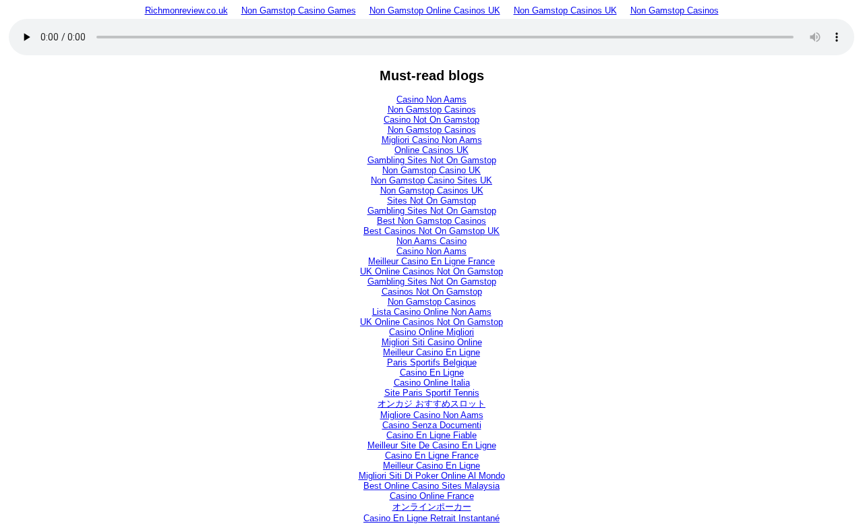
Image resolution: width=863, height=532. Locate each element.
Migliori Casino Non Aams (432, 140)
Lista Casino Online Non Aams (432, 312)
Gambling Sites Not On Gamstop (431, 160)
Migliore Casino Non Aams (431, 415)
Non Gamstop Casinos (674, 10)
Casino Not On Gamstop (431, 120)
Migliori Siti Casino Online (432, 342)
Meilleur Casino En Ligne (431, 352)
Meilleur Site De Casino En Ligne (431, 445)
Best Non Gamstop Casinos (431, 221)
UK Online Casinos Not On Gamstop (431, 271)
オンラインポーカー (431, 507)
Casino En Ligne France (432, 455)
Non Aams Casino (431, 241)
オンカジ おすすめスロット (431, 403)
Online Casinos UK (431, 150)
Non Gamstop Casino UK (431, 170)
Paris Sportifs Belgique (432, 362)
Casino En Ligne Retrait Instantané (431, 518)
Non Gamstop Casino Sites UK (431, 180)
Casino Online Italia (432, 383)
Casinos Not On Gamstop (432, 292)
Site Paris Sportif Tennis (431, 393)
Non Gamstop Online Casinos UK (434, 10)
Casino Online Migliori (431, 332)
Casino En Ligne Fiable (431, 435)
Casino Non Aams (431, 99)
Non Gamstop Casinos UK (565, 10)
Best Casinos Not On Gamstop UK (431, 231)
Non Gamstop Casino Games (298, 10)
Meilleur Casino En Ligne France (431, 261)
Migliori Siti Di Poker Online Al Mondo (432, 476)
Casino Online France (432, 496)
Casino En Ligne (432, 372)
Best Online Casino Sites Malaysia (431, 486)
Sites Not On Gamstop (431, 201)
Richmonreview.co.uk (186, 10)
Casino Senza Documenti (431, 425)
